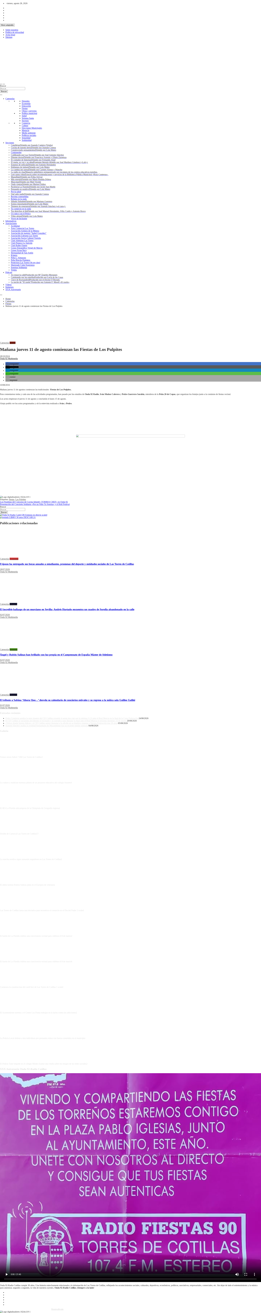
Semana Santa (28, 118)
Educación (26, 106)
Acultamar (15, 226)
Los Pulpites (20, 499)
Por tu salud (16, 191)
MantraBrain (57, 1309)
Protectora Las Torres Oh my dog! (25, 262)
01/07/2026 (5, 705)
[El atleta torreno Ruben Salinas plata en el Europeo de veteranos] (10, 882)
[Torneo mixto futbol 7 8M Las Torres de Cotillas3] (10, 754)
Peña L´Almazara (18, 258)
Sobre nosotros (11, 30)
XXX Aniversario (13, 289)
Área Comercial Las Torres (22, 228)
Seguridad (26, 138)
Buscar (3, 86)
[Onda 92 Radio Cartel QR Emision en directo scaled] (23, 515)
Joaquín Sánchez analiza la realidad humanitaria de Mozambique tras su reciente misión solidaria (46, 725)
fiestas (11, 499)
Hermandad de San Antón (22, 253)
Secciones (9, 143)
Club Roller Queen (19, 245)
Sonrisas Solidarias (19, 267)
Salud (24, 116)
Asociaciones (11, 223)
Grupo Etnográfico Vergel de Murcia (26, 248)
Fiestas (25, 108)
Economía (26, 103)
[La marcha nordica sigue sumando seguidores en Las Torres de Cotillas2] (10, 857)
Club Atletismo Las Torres (22, 240)
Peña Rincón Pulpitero (20, 260)
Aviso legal (10, 35)
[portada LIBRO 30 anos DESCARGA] (18, 517)
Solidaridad (27, 140)
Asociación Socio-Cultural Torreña (26, 238)
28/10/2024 (5, 356)
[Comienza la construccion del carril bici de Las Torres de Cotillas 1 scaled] (10, 984)
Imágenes (9, 287)
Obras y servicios (29, 111)
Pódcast (8, 272)
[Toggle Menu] (1, 94)
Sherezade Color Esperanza (23, 265)
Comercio (26, 123)
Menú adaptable (7, 25)
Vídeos (8, 284)
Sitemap (8, 37)
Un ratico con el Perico (21, 213)
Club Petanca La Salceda (21, 243)
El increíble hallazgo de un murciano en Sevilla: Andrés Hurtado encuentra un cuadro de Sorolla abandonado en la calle (67, 609)
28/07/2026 (5, 569)
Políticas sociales (29, 135)
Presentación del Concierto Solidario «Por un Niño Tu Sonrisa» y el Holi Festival (35, 504)
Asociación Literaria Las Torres (24, 236)
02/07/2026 (5, 615)
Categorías (10, 98)
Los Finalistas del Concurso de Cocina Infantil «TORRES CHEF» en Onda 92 (34, 502)
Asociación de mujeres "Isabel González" (28, 233)
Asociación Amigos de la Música (25, 231)
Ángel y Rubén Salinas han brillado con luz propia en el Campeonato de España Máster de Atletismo (56, 654)
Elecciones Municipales (32, 128)
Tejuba (14, 270)
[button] (12, 364)
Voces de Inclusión (19, 218)
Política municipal (29, 113)
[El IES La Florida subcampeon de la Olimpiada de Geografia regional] (10, 806)
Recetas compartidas (19, 196)
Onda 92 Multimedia (9, 358)
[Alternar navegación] (1, 84)
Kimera (14, 255)
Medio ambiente (29, 133)
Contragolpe (16, 152)
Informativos (10, 221)
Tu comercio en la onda (21, 209)
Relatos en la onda (19, 199)
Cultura (25, 125)
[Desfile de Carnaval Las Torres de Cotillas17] (10, 831)
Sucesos (25, 120)
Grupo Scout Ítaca (19, 250)
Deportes (25, 101)
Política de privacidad (14, 32)
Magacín (25, 130)
